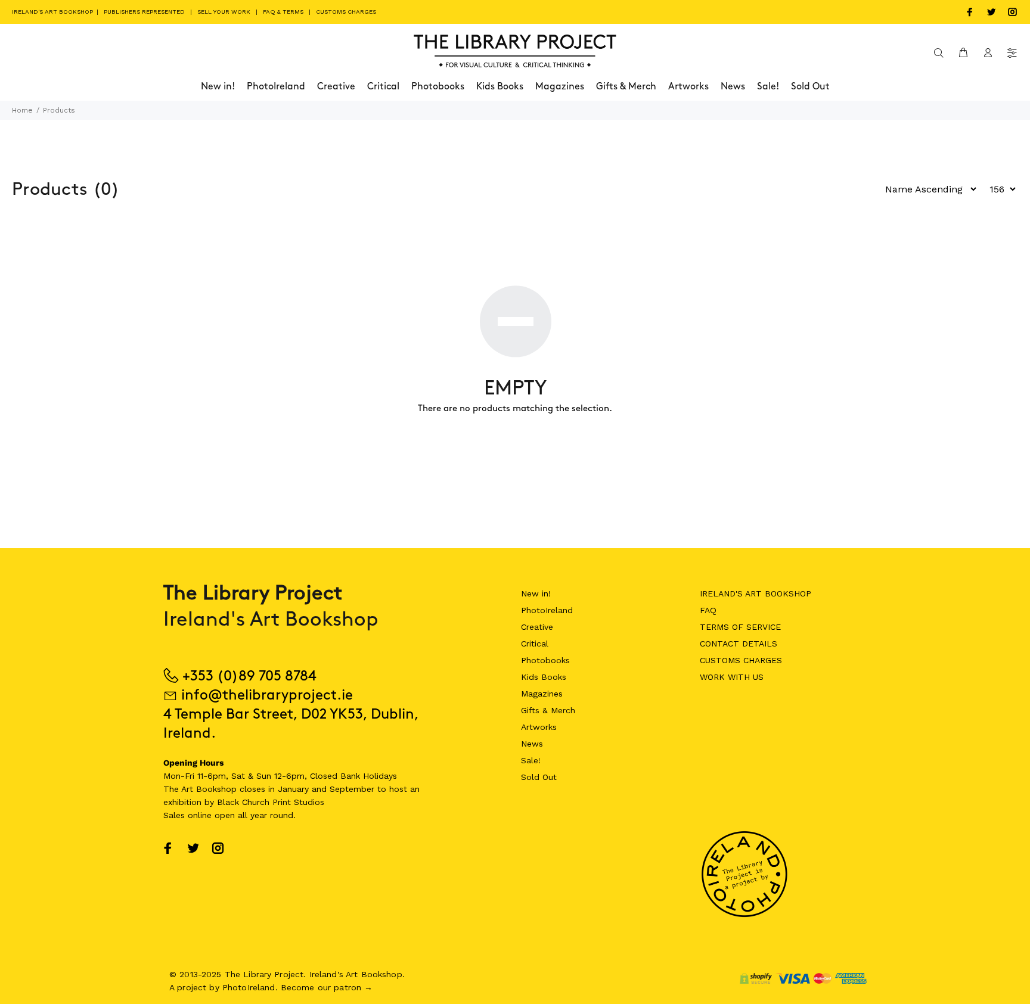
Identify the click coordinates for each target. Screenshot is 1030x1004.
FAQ (708, 610)
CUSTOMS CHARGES (346, 11)
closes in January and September (307, 789)
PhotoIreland (547, 610)
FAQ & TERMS (283, 11)
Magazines (542, 693)
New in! (536, 593)
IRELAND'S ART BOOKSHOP (53, 11)
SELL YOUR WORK (223, 11)
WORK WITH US (732, 677)
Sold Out (539, 777)
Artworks (539, 727)
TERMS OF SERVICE (740, 627)
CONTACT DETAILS (738, 643)
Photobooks (545, 660)
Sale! (531, 760)
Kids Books (543, 677)
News (532, 743)
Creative (537, 627)
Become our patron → (327, 987)
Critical (534, 643)
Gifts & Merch (548, 710)
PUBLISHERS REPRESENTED (144, 11)
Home (22, 110)
